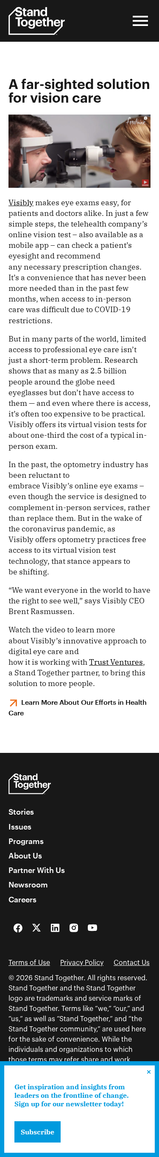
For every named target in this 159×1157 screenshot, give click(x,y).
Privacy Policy (81, 962)
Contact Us (132, 962)
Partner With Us (36, 870)
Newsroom (28, 884)
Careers (22, 899)
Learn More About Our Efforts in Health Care (77, 707)
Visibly (20, 202)
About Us (25, 855)
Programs (26, 841)
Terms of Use (29, 962)
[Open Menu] (140, 21)
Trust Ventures (116, 662)
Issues (19, 826)
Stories (21, 811)
